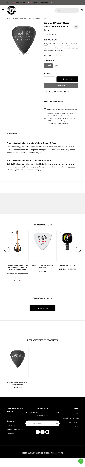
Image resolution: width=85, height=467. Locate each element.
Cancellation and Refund (71, 418)
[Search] (77, 10)
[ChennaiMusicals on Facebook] (38, 432)
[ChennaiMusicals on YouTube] (47, 432)
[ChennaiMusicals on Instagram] (42, 432)
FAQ (76, 414)
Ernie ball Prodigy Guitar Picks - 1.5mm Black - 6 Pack (17, 383)
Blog (76, 427)
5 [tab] (26, 53)
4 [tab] (24, 53)
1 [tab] (19, 53)
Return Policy (73, 422)
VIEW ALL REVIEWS (51, 34)
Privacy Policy (11, 425)
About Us (10, 417)
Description (12, 133)
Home (8, 18)
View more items (42, 308)
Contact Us (11, 421)
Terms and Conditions (14, 429)
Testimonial (11, 434)
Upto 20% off (16, 3)
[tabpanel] (23, 38)
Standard (48, 65)
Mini (56, 65)
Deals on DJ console (36, 3)
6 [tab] (28, 53)
